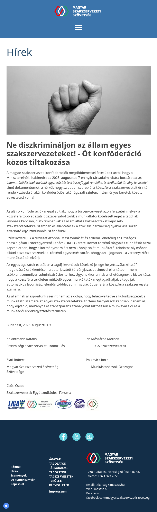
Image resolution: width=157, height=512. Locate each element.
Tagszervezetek (61, 476)
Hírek (14, 471)
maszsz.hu (101, 489)
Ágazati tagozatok (57, 461)
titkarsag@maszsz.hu (110, 485)
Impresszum (58, 491)
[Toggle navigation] (78, 27)
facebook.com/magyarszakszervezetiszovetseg (118, 497)
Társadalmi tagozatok (58, 470)
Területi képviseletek (59, 483)
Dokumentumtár (23, 480)
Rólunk (16, 467)
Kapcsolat (17, 484)
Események (19, 475)
